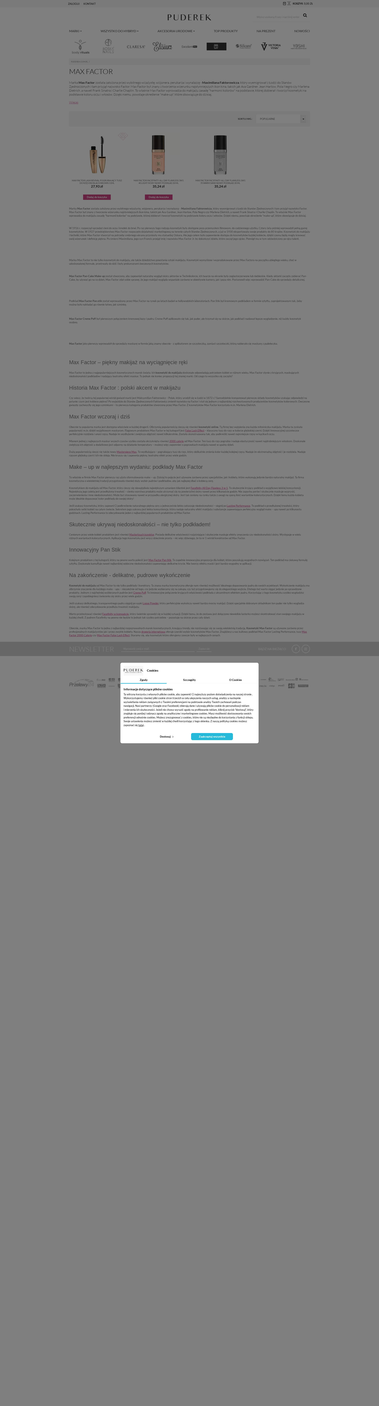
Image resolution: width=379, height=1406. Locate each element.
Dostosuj (165, 736)
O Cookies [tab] (235, 679)
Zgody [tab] (143, 679)
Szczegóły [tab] (189, 679)
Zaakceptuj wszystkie (212, 736)
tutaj (141, 725)
